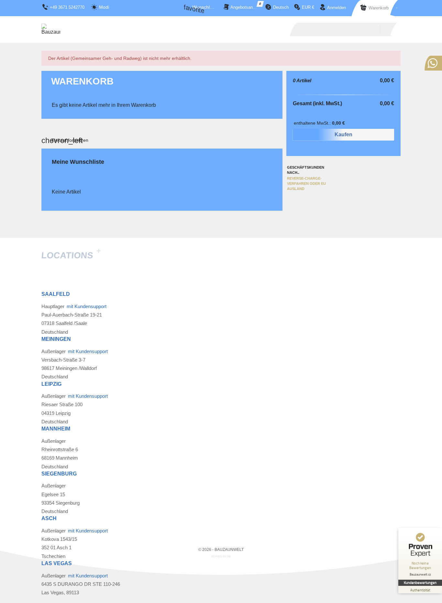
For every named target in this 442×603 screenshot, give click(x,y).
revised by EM (221, 556)
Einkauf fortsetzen (69, 140)
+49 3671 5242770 (67, 7)
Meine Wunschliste (78, 162)
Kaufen (343, 134)
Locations (71, 255)
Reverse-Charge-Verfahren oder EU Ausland (306, 183)
